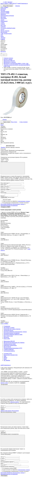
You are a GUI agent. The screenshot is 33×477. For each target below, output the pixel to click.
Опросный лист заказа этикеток (12, 329)
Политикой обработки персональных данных (12, 204)
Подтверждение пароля (7, 461)
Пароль (3, 407)
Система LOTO (8, 353)
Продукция (4, 18)
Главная (3, 39)
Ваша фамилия (5, 183)
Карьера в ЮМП (5, 12)
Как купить (14, 122)
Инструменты (7, 346)
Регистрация (15, 410)
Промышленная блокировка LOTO (13, 348)
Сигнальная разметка (9, 350)
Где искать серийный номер (8, 28)
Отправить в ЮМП (5, 207)
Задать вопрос (6, 122)
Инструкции (4, 32)
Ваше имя (4, 184)
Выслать (3, 432)
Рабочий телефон (6, 189)
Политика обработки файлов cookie (13, 334)
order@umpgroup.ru (23, 3)
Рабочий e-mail (5, 188)
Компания (3, 8)
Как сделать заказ (8, 335)
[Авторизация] (2, 55)
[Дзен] (2, 363)
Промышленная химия (10, 344)
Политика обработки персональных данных (15, 331)
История (3, 10)
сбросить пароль (14, 402)
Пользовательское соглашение (11, 333)
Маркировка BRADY (9, 341)
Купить (4, 119)
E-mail (3, 431)
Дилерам (3, 37)
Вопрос (3, 196)
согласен (23, 382)
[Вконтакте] (4, 363)
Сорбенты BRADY (9, 349)
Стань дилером (23, 122)
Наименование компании (7, 466)
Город (3, 191)
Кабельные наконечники (10, 345)
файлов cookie (4, 382)
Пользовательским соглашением (9, 205)
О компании (7, 326)
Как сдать (3, 25)
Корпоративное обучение (7, 15)
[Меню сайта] (5, 55)
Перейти (3, 147)
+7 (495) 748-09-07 (7, 2)
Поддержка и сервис (9, 327)
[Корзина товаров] (8, 55)
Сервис (2, 22)
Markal (5, 357)
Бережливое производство (10, 354)
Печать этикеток (5, 30)
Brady (2, 124)
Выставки (3, 17)
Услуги (2, 29)
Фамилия (3, 465)
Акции (2, 19)
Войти (2, 409)
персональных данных (24, 201)
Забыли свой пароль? (6, 410)
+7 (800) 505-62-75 (9, 3)
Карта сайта (7, 338)
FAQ (2, 35)
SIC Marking (7, 360)
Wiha (5, 356)
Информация (4, 21)
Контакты (3, 51)
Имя (2, 463)
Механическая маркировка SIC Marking (14, 342)
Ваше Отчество (5, 186)
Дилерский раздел (8, 330)
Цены (2, 36)
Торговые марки (5, 11)
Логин (3, 406)
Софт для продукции (6, 33)
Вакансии (3, 14)
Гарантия (3, 26)
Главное (3, 24)
